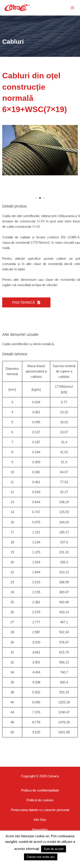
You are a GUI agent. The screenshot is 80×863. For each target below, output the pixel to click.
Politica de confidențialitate (40, 790)
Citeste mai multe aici (41, 857)
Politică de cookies (40, 800)
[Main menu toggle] (72, 7)
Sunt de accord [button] (53, 849)
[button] (45, 8)
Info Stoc (40, 819)
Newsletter (40, 829)
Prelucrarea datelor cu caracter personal (40, 810)
